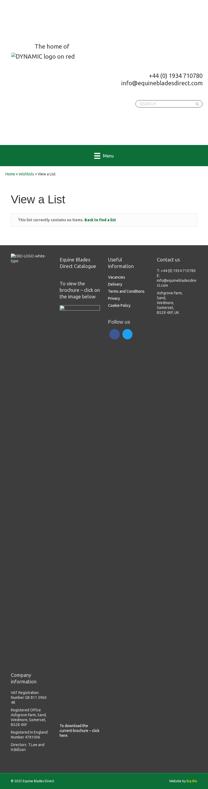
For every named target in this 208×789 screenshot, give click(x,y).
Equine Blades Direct (48, 20)
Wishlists (26, 174)
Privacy (114, 298)
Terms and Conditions (126, 291)
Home (10, 174)
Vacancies (116, 277)
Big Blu (192, 781)
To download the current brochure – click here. (79, 731)
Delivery (115, 284)
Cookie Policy (119, 305)
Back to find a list (100, 220)
